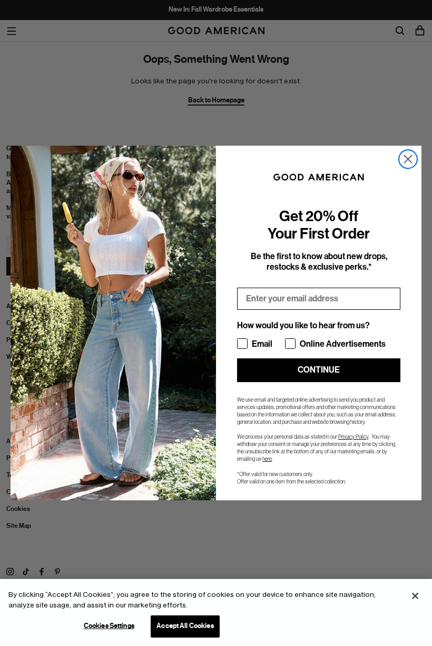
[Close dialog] (408, 159)
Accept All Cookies (184, 626)
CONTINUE (319, 370)
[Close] (415, 595)
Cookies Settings (109, 626)
